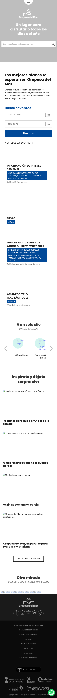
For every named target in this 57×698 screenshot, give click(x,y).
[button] (51, 349)
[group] (22, 347)
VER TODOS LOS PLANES (28, 559)
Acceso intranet (30, 669)
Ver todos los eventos (17, 143)
